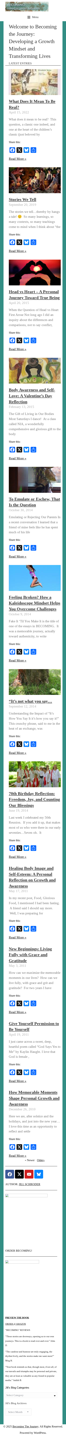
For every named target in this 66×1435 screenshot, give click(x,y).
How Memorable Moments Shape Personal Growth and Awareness (34, 1098)
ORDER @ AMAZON (15, 1324)
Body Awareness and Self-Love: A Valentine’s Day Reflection (32, 396)
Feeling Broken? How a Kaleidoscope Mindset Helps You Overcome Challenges (34, 603)
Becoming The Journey (25, 1426)
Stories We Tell (22, 199)
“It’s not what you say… (30, 701)
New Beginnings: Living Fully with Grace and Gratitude (30, 955)
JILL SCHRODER (29, 1184)
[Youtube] (29, 1174)
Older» (41, 1160)
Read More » (17, 159)
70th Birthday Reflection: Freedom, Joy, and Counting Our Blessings (34, 799)
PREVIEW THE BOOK (17, 1317)
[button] (33, 17)
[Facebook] (9, 1174)
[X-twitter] (19, 1174)
